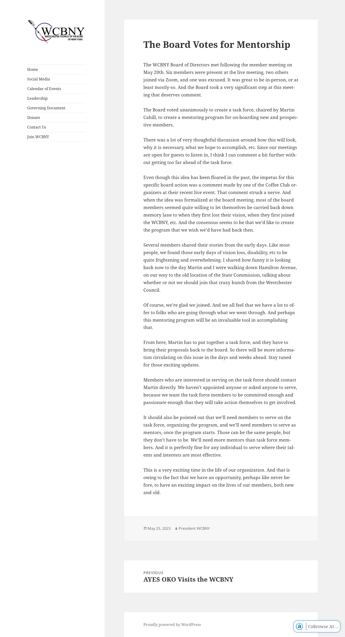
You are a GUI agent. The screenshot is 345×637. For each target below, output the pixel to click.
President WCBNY (194, 528)
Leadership (37, 98)
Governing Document (46, 108)
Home (32, 69)
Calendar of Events (44, 88)
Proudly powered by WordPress (172, 624)
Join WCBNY (38, 136)
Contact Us (36, 127)
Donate (33, 117)
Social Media (38, 79)
